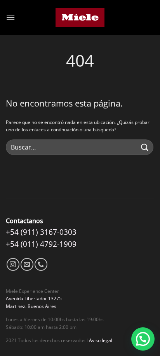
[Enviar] (145, 147)
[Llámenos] (41, 264)
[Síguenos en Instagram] (13, 264)
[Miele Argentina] (80, 17)
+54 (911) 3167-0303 (41, 232)
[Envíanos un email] (27, 264)
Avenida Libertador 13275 (34, 298)
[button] (10, 17)
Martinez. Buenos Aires (31, 306)
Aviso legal (100, 340)
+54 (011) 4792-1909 (41, 244)
